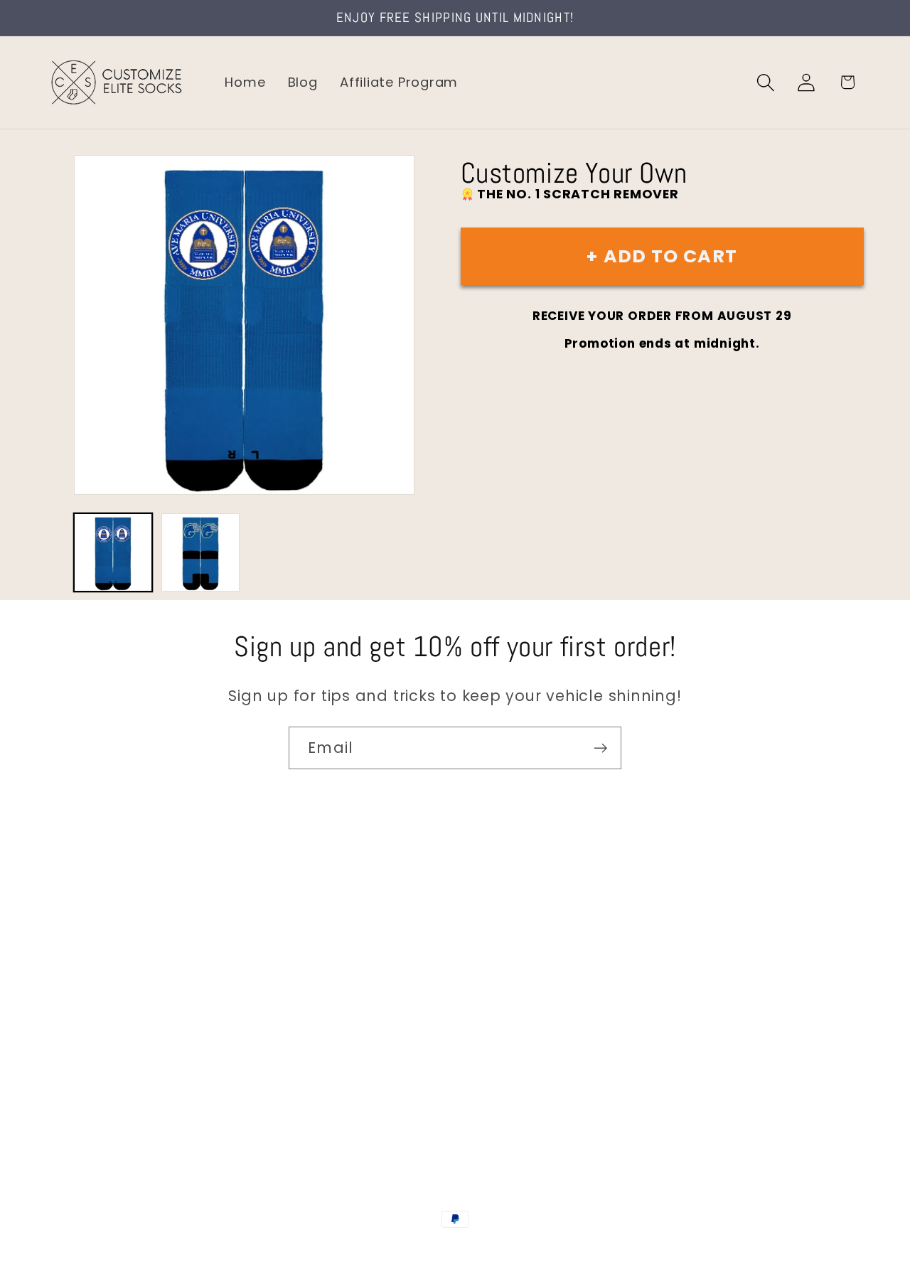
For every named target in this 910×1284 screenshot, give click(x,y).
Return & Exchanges (114, 1046)
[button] (766, 82)
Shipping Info (91, 986)
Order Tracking (97, 1016)
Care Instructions (106, 1077)
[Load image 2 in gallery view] (200, 552)
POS (457, 1250)
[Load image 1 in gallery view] (113, 552)
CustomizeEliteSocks (384, 1250)
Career (70, 956)
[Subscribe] (600, 748)
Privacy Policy (92, 1107)
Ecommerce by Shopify (564, 1250)
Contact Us (85, 926)
